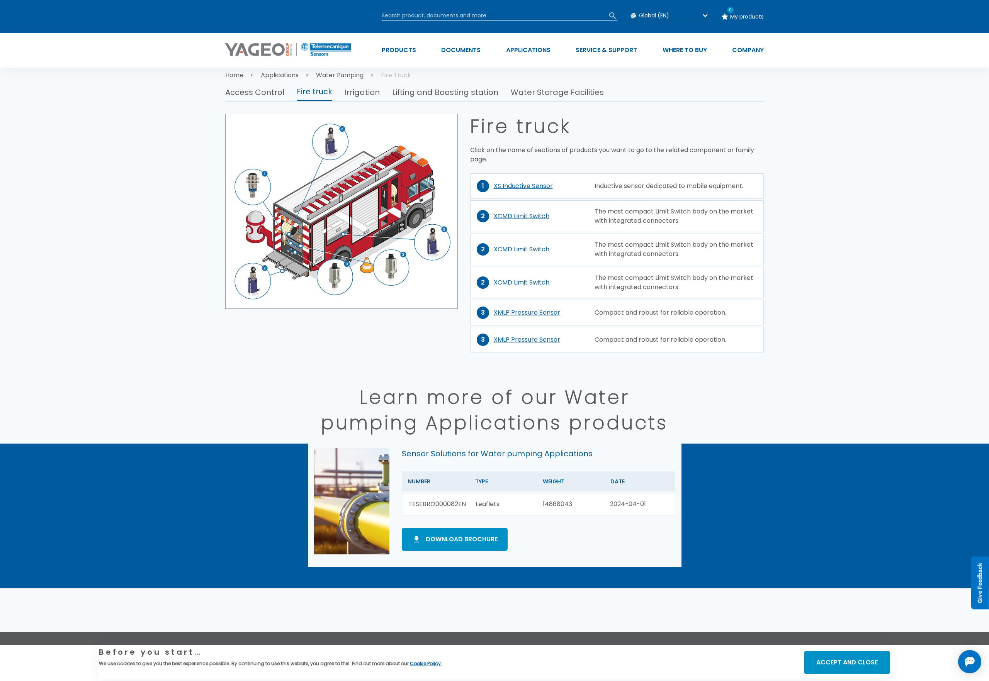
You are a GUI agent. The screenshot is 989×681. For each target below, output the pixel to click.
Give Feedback (980, 583)
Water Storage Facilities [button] (557, 92)
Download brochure (462, 539)
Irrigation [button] (362, 92)
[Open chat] (969, 661)
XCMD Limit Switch (521, 216)
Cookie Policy (425, 663)
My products (747, 16)
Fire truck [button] (314, 91)
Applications (280, 75)
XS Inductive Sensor (523, 185)
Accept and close (847, 662)
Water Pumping (340, 75)
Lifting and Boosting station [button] (445, 92)
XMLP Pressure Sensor (527, 312)
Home (234, 75)
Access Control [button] (254, 92)
